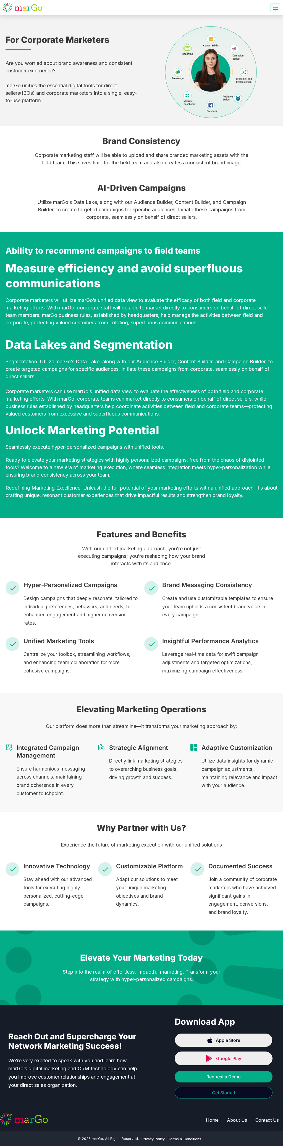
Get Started (223, 1092)
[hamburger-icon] (275, 7)
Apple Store (228, 1040)
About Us (237, 1120)
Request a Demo (223, 1076)
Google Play (228, 1058)
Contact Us (267, 1120)
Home (212, 1120)
